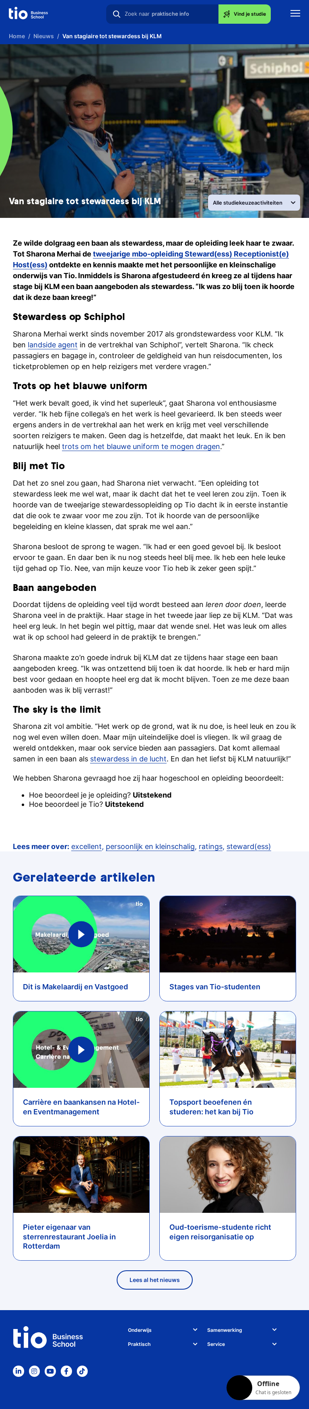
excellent (86, 846)
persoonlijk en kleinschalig (150, 846)
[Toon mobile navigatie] (295, 14)
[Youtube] (50, 1371)
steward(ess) (249, 846)
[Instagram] (34, 1371)
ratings (210, 846)
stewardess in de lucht (128, 759)
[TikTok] (82, 1371)
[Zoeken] (117, 14)
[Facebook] (66, 1371)
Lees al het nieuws (155, 1279)
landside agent (53, 344)
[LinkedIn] (18, 1371)
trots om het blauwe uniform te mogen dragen (141, 446)
